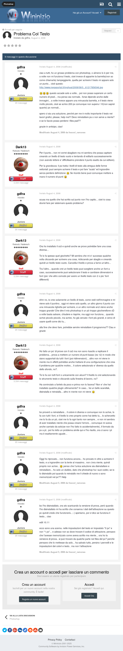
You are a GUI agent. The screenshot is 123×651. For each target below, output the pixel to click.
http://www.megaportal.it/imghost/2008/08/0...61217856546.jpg (71, 87)
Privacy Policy (55, 639)
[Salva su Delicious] (25, 630)
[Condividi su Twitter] (4, 630)
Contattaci (70, 639)
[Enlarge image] (41, 93)
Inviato (49, 66)
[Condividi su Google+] (15, 630)
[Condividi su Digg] (20, 630)
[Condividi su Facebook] (10, 630)
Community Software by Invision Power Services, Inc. (62, 646)
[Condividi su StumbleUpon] (35, 630)
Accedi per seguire (14, 29)
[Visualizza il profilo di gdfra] (7, 35)
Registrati (112, 12)
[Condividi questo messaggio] (115, 66)
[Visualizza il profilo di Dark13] (21, 164)
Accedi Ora (89, 595)
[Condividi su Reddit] (30, 630)
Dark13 (21, 146)
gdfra (27, 37)
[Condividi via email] (40, 630)
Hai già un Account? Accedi (86, 12)
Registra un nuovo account (33, 599)
